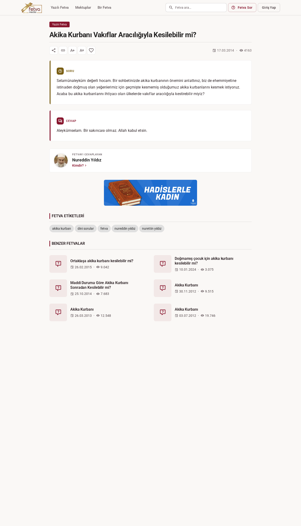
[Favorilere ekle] (91, 50)
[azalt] (72, 50)
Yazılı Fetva (60, 7)
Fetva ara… (183, 7)
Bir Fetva (104, 7)
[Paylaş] (53, 50)
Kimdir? (78, 165)
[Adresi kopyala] (63, 50)
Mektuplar (83, 7)
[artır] (82, 50)
